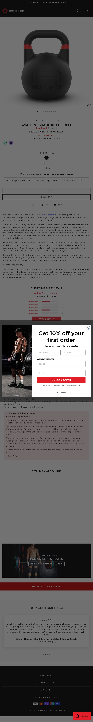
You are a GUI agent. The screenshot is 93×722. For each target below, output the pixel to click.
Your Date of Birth (45, 359)
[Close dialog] (88, 328)
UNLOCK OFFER (61, 380)
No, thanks (61, 392)
